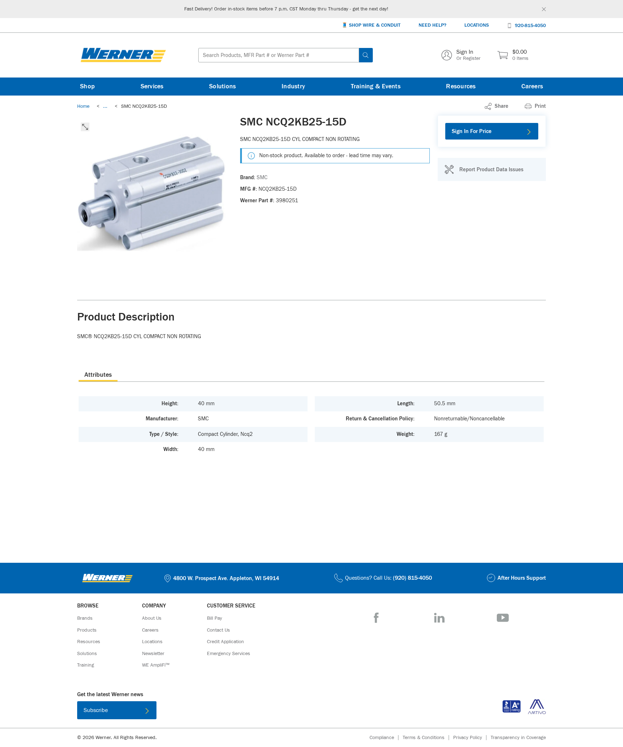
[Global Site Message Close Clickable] (544, 9)
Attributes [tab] (98, 375)
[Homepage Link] (123, 55)
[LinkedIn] (439, 618)
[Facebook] (376, 618)
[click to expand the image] (85, 127)
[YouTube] (503, 618)
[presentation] (98, 374)
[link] (105, 106)
